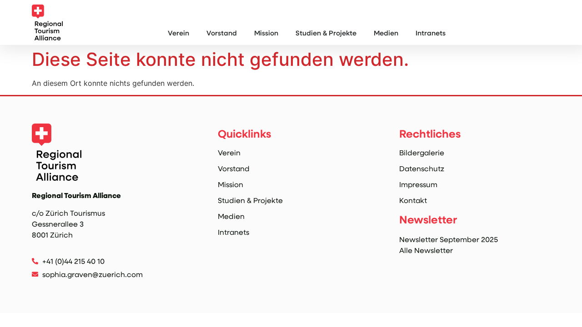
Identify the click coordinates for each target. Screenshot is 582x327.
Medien (386, 32)
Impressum (418, 184)
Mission (266, 32)
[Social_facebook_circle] (56, 289)
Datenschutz (421, 168)
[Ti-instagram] (37, 289)
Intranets (431, 32)
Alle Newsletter (426, 250)
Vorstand (221, 32)
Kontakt (413, 200)
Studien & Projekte (326, 32)
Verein (178, 32)
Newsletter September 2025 (448, 239)
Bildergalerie (421, 152)
